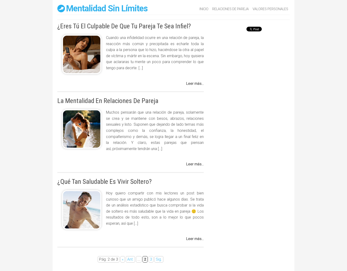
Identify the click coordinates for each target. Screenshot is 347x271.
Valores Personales (270, 9)
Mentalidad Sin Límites (107, 8)
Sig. (159, 259)
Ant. (130, 259)
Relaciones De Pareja (230, 9)
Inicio (203, 9)
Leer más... (195, 83)
